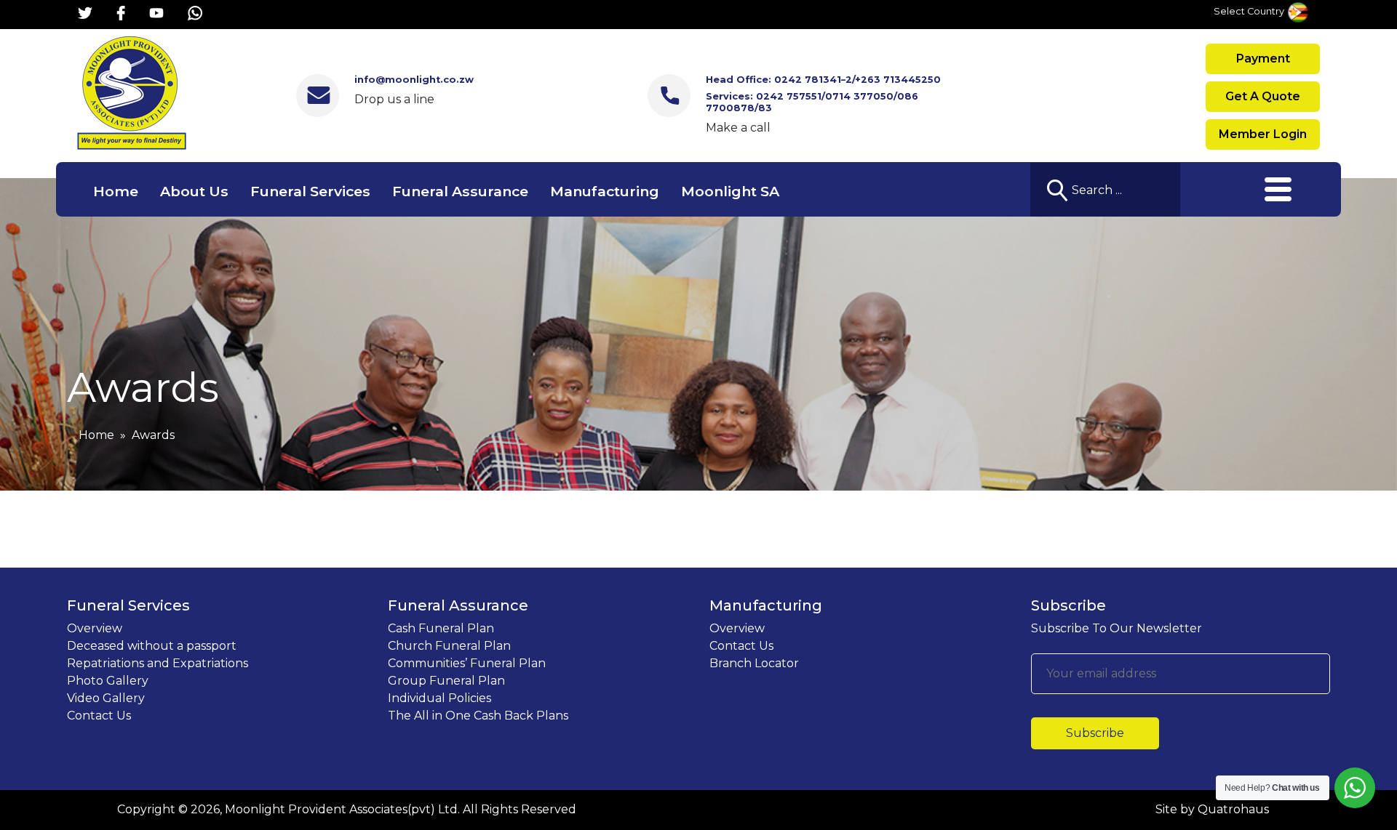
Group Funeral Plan (446, 681)
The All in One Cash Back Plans (478, 715)
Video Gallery (106, 698)
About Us (194, 191)
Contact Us (99, 715)
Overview (94, 628)
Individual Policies (439, 698)
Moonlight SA (730, 191)
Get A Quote (1262, 96)
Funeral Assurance (460, 191)
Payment (1263, 58)
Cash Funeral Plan (441, 628)
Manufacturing (604, 191)
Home (115, 191)
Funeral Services (310, 191)
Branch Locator (754, 663)
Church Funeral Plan (449, 646)
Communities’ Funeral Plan (467, 663)
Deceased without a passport (151, 646)
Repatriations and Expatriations (157, 663)
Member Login (1263, 134)
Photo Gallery (107, 681)
